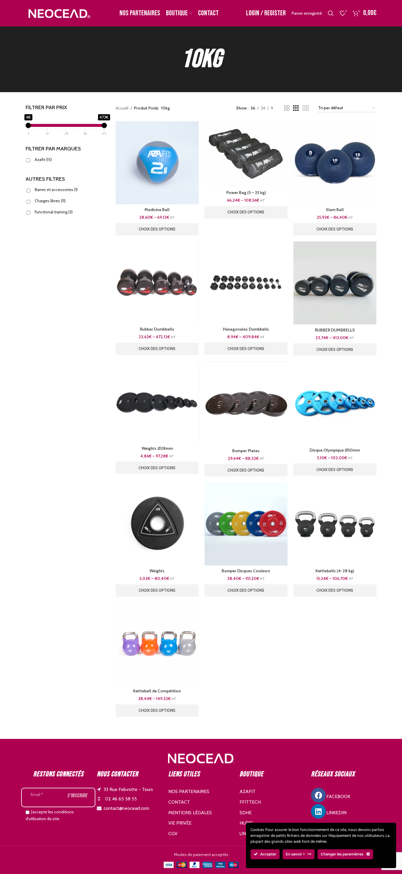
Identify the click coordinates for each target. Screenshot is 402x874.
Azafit (43, 159)
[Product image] (157, 162)
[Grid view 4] (306, 108)
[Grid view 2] (287, 108)
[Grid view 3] (296, 108)
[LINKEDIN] (318, 811)
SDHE (246, 812)
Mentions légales (190, 812)
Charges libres (50, 200)
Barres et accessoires (56, 189)
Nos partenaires (188, 791)
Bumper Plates (246, 450)
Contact (179, 802)
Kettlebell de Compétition (157, 691)
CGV (172, 833)
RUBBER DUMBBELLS (335, 330)
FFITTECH (250, 802)
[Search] (331, 13)
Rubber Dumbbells (157, 329)
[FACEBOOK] (318, 795)
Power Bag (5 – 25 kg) (246, 192)
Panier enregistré (307, 13)
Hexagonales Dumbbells (246, 329)
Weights (157, 570)
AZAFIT (247, 791)
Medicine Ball (157, 209)
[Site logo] (59, 12)
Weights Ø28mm (157, 448)
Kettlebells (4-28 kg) (334, 570)
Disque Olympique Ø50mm (335, 450)
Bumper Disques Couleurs (246, 570)
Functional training (54, 212)
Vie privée (180, 823)
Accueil (122, 108)
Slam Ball (335, 209)
